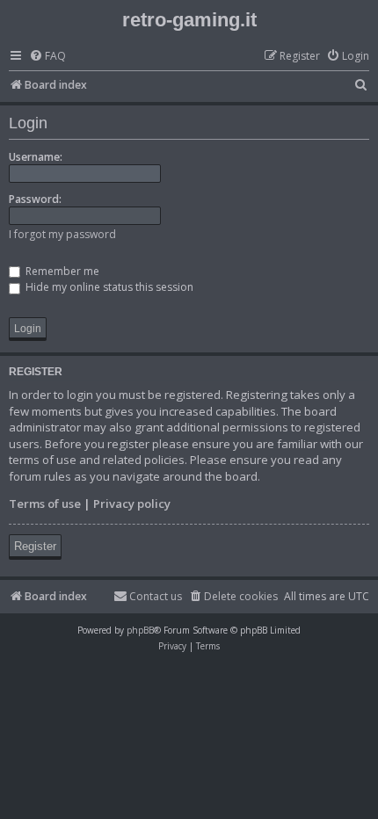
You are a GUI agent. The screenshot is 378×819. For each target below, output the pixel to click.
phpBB (140, 630)
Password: (35, 199)
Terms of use (45, 503)
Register (35, 546)
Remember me (61, 271)
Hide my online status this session (108, 286)
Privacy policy (132, 503)
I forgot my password (62, 234)
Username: (35, 156)
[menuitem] (47, 57)
